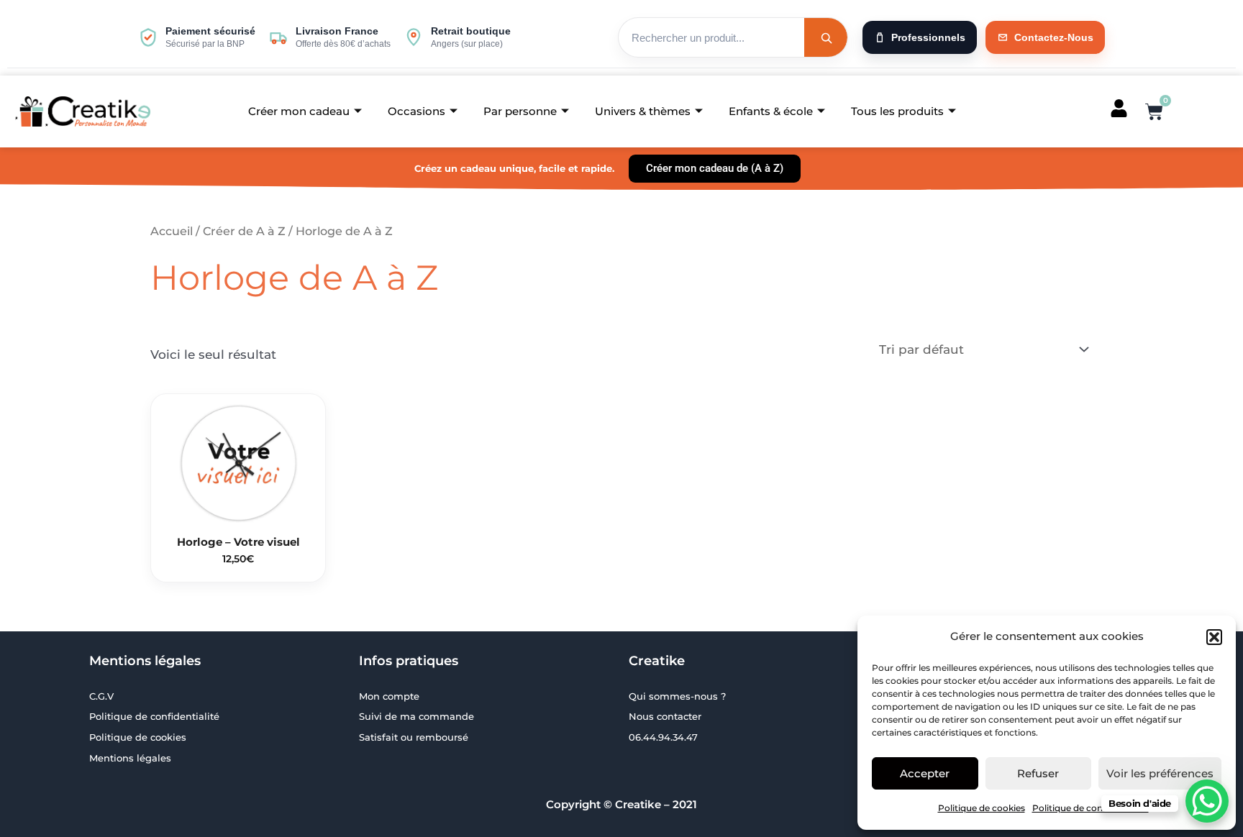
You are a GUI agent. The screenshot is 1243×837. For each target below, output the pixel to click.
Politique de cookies (981, 807)
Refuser (1038, 773)
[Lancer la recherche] (825, 37)
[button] (1214, 637)
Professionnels (928, 37)
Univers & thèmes (643, 111)
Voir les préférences (1160, 773)
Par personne (520, 111)
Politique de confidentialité (1090, 807)
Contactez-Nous (1053, 37)
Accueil (171, 231)
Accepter (925, 773)
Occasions (416, 111)
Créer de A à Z (244, 231)
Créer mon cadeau (299, 111)
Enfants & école (771, 111)
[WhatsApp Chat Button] (1207, 801)
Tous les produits (897, 111)
